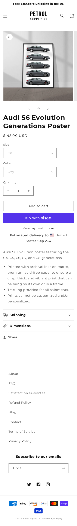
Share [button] (12, 337)
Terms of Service (22, 432)
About (13, 374)
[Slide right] (48, 108)
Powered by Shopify (52, 518)
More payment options (38, 228)
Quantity (9, 182)
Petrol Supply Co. (32, 518)
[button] (5, 15)
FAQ (12, 383)
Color (7, 163)
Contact (15, 422)
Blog (12, 412)
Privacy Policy (20, 441)
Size (6, 144)
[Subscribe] (63, 468)
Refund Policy (20, 403)
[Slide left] (29, 108)
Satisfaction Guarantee (27, 393)
